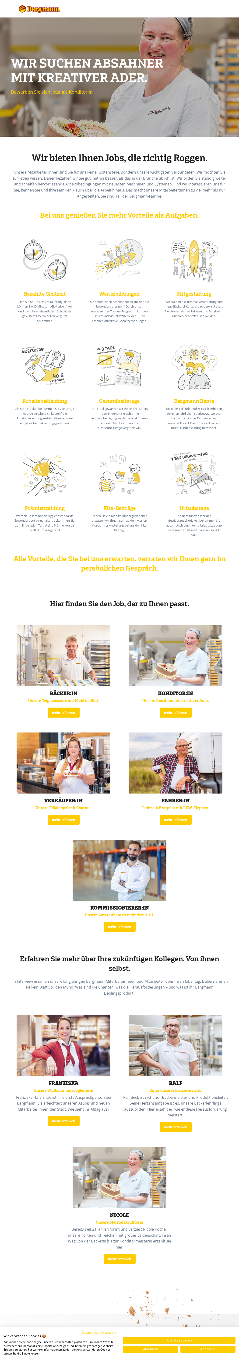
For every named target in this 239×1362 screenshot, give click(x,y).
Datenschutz (90, 1333)
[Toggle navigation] (215, 9)
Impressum (108, 1333)
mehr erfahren (63, 712)
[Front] (39, 9)
